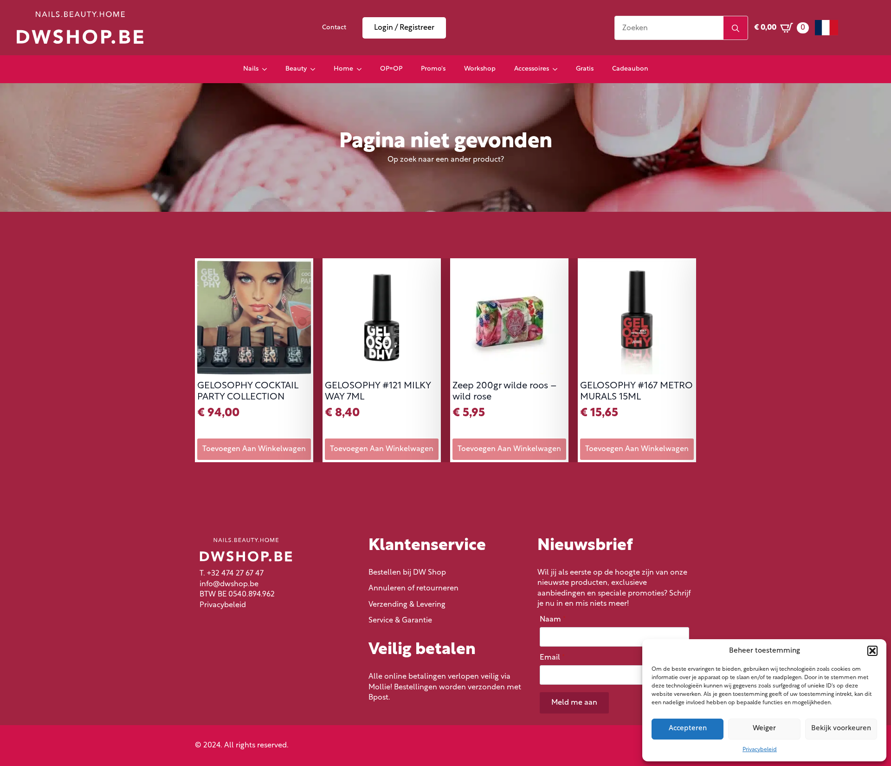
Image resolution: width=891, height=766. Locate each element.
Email (552, 657)
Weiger (764, 728)
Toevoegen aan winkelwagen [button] (254, 449)
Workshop (480, 68)
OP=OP (391, 68)
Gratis (585, 68)
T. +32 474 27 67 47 (232, 573)
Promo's (433, 68)
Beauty (296, 68)
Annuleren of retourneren (413, 588)
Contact (334, 27)
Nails (250, 68)
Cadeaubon (630, 68)
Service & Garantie (400, 620)
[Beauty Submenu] (315, 69)
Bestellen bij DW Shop (407, 572)
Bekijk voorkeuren (841, 728)
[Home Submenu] (362, 69)
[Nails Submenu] (267, 69)
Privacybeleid (759, 750)
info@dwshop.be (229, 584)
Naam (553, 619)
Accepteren (688, 728)
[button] (872, 650)
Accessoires (531, 68)
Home (343, 68)
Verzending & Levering (407, 605)
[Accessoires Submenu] (558, 69)
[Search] (735, 28)
